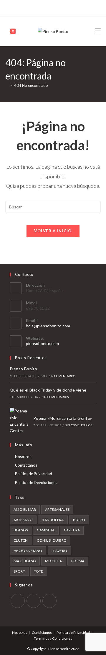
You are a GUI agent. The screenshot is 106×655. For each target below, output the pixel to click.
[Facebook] (18, 601)
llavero (59, 550)
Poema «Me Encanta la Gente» (62, 418)
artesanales (57, 509)
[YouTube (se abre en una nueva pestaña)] (59, 7)
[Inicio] (6, 85)
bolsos (21, 530)
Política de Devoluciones (36, 482)
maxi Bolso (25, 561)
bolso (79, 520)
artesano (23, 520)
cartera (72, 530)
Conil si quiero (52, 540)
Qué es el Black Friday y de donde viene (48, 389)
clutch (21, 540)
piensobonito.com (42, 343)
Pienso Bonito (23, 368)
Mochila (53, 561)
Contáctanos (26, 465)
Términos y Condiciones (53, 638)
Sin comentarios (62, 376)
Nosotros (23, 456)
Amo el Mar (25, 509)
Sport (19, 571)
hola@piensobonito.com (48, 325)
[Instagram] (33, 601)
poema (78, 561)
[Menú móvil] (98, 31)
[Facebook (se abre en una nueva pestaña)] (46, 7)
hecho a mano (28, 550)
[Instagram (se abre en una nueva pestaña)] (52, 7)
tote (38, 571)
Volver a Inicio (53, 230)
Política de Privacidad (33, 473)
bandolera (53, 520)
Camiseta (45, 530)
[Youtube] (49, 601)
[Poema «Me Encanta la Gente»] (20, 421)
